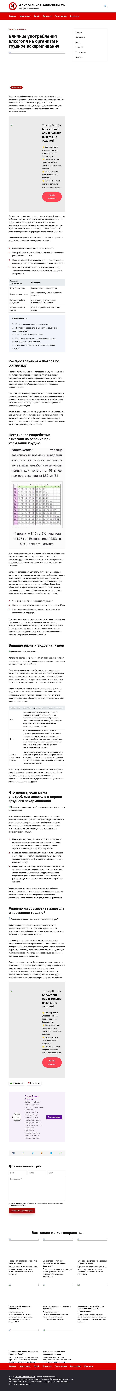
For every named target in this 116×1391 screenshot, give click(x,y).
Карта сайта (75, 1366)
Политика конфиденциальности (20, 1384)
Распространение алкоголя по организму (32, 324)
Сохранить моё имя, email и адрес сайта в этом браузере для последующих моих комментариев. (37, 1204)
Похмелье (47, 16)
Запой (36, 16)
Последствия (61, 16)
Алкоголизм (25, 16)
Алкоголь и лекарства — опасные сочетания (54, 1353)
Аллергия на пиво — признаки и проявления (57, 1307)
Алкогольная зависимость (42, 5)
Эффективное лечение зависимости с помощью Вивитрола (54, 1263)
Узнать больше (52, 197)
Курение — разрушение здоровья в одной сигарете (92, 1262)
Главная (12, 16)
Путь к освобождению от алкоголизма (20, 1307)
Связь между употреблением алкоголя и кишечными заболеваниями (90, 1308)
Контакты (74, 16)
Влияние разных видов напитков (29, 335)
